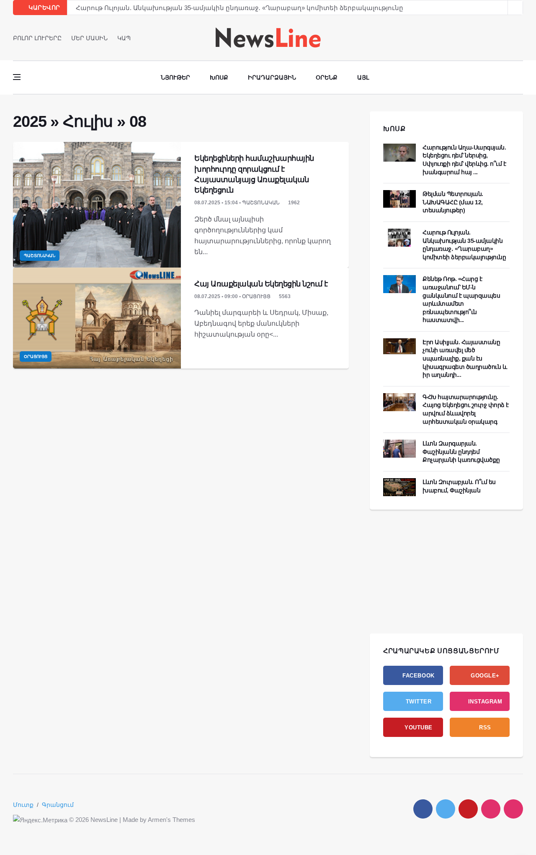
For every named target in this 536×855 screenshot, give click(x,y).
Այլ (363, 77)
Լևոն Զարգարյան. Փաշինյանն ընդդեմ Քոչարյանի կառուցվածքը (461, 451)
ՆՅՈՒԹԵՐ (175, 77)
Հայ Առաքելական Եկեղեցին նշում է (261, 284)
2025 (29, 121)
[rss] (513, 809)
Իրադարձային (272, 77)
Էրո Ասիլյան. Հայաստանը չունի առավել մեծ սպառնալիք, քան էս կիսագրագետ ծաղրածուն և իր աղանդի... (465, 358)
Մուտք (23, 804)
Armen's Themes (171, 819)
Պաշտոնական (39, 255)
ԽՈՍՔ (394, 128)
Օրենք (327, 77)
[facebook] (497, 37)
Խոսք (219, 77)
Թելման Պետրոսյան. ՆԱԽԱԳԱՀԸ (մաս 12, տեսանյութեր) (453, 202)
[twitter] (508, 37)
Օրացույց (35, 356)
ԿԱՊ (124, 38)
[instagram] (490, 809)
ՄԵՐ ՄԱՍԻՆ (89, 38)
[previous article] (515, 7)
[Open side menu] (17, 77)
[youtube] (520, 37)
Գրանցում (58, 804)
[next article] (500, 7)
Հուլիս (88, 121)
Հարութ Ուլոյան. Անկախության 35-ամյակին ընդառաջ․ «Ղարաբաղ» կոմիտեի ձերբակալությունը (239, 7)
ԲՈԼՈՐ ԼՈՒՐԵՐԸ (37, 38)
